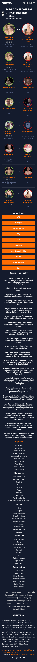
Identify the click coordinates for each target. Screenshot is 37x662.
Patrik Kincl (19, 464)
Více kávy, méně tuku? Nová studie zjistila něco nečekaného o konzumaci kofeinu (18, 324)
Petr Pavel (19, 573)
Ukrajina (19, 511)
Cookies (19, 650)
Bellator (18, 257)
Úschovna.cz (11, 601)
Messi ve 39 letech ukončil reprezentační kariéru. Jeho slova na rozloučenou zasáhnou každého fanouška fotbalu (18, 435)
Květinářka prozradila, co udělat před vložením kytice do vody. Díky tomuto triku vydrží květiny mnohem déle (18, 310)
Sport (19, 592)
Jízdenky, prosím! (19, 558)
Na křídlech (19, 563)
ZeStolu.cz (29, 595)
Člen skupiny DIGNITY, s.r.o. (28, 654)
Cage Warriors (18, 262)
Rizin (18, 268)
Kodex (4, 652)
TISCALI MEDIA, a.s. (16, 654)
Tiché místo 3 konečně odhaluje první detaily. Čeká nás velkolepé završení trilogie (19, 340)
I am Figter (18, 245)
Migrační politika (19, 516)
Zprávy (13, 592)
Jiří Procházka (19, 459)
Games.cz (8, 595)
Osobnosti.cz (12, 598)
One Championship (18, 251)
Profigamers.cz (18, 595)
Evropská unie (19, 526)
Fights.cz (10, 603)
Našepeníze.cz (13, 606)
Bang (19, 542)
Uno (18, 555)
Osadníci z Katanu (19, 545)
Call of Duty (19, 495)
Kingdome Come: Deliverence (19, 501)
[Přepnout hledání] (24, 3)
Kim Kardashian (19, 581)
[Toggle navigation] (33, 3)
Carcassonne (19, 539)
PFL (18, 234)
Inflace (19, 508)
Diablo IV (19, 487)
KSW (18, 240)
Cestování (31, 592)
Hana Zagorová (18, 576)
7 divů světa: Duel (19, 547)
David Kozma (19, 467)
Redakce (12, 650)
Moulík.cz (27, 601)
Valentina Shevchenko (19, 456)
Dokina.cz (18, 603)
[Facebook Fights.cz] (12, 657)
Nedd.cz (20, 601)
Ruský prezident (19, 521)
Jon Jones (18, 448)
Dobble (19, 553)
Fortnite (19, 492)
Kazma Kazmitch (19, 579)
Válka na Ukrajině (19, 513)
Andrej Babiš (18, 571)
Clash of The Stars (18, 228)
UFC (18, 217)
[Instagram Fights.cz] (16, 657)
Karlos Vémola (19, 461)
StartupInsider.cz (19, 609)
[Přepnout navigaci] (27, 3)
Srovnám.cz (24, 606)
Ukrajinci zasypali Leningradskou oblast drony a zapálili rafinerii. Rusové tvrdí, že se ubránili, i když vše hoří (18, 362)
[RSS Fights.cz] (24, 657)
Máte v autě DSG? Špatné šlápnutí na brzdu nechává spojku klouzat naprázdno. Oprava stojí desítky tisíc (18, 354)
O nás (16, 652)
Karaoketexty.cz (24, 598)
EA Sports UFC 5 (19, 477)
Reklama (5, 650)
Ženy (24, 592)
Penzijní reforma (19, 529)
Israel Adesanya (19, 453)
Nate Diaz (18, 445)
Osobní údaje (28, 650)
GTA (19, 485)
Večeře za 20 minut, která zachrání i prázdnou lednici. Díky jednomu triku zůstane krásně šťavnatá (18, 332)
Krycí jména (19, 561)
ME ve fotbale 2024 (19, 519)
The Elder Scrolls (19, 498)
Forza (19, 490)
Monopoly (18, 550)
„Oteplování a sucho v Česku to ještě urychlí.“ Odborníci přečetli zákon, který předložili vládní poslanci (18, 389)
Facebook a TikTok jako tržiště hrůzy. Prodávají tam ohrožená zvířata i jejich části (18, 302)
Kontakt (10, 652)
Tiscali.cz (6, 592)
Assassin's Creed (19, 479)
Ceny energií (18, 524)
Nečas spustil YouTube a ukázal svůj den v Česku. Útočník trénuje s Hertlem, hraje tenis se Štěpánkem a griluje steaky (18, 398)
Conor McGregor (19, 451)
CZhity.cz (26, 603)
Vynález (19, 532)
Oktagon (18, 223)
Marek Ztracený (19, 587)
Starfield (19, 482)
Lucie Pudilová (19, 469)
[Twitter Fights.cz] (20, 657)
